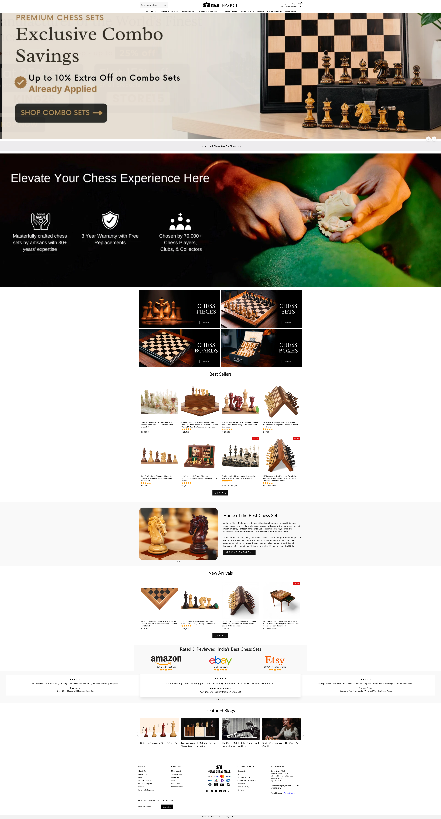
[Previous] (428, 138)
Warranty (241, 783)
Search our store (149, 5)
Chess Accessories (209, 11)
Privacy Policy (243, 787)
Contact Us (142, 774)
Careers (141, 787)
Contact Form (289, 793)
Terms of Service (144, 780)
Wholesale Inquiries (146, 790)
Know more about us (239, 552)
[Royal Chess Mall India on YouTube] (216, 790)
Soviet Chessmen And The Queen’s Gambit (280, 745)
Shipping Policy (243, 777)
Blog (140, 777)
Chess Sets (150, 11)
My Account (176, 771)
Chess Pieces (187, 11)
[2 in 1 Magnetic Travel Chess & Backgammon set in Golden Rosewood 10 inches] (200, 481)
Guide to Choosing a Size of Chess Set (159, 743)
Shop (173, 780)
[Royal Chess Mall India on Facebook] (212, 790)
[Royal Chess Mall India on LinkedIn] (229, 790)
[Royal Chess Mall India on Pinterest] (224, 790)
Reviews (240, 790)
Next (304, 734)
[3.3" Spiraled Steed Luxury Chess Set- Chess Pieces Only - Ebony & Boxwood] (200, 625)
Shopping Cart (176, 774)
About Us (142, 771)
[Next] (434, 138)
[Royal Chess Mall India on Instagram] (207, 790)
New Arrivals (176, 783)
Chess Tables (230, 11)
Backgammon (274, 11)
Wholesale (290, 11)
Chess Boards (168, 11)
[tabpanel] (178, 534)
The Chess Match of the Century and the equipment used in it (240, 745)
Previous (137, 734)
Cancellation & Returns (246, 780)
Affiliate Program (145, 783)
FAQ (239, 774)
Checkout (175, 777)
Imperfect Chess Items (252, 11)
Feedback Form (177, 787)
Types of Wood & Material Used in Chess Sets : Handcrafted (198, 745)
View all (220, 493)
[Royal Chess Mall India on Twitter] (220, 790)
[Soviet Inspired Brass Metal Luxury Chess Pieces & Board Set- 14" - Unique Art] (240, 481)
